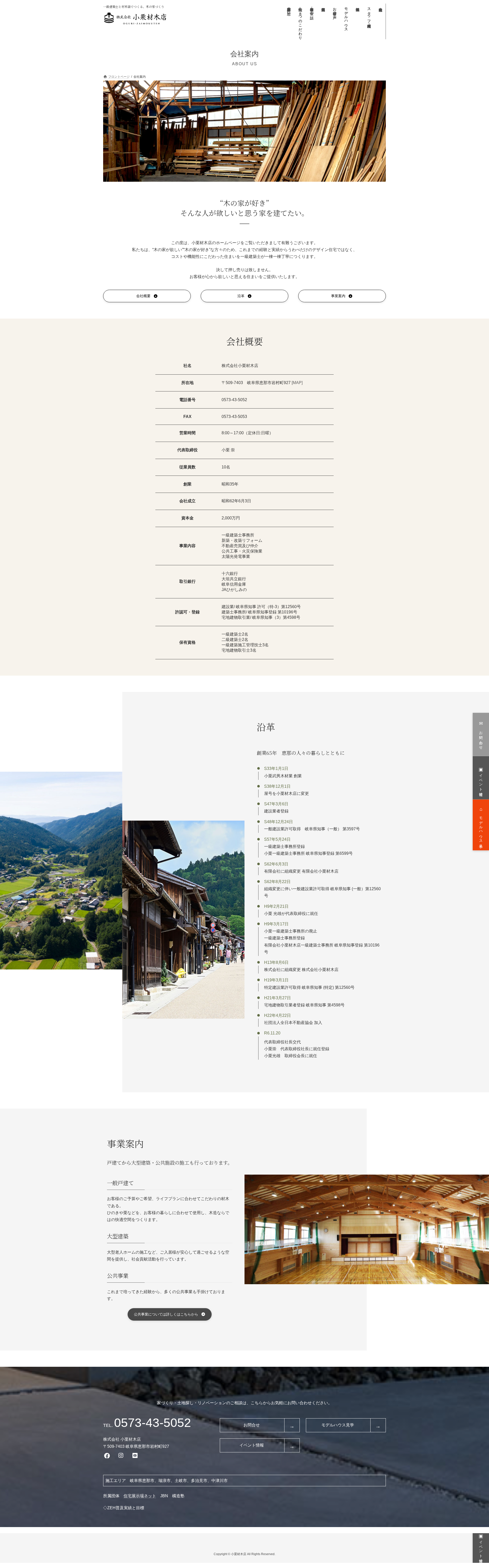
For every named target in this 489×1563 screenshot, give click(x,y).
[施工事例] (323, 21)
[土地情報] (357, 21)
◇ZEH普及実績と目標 (123, 1508)
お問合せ (251, 1425)
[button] (147, 296)
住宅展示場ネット (140, 1496)
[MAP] (297, 382)
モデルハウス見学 (337, 1425)
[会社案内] (380, 21)
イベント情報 (251, 1445)
